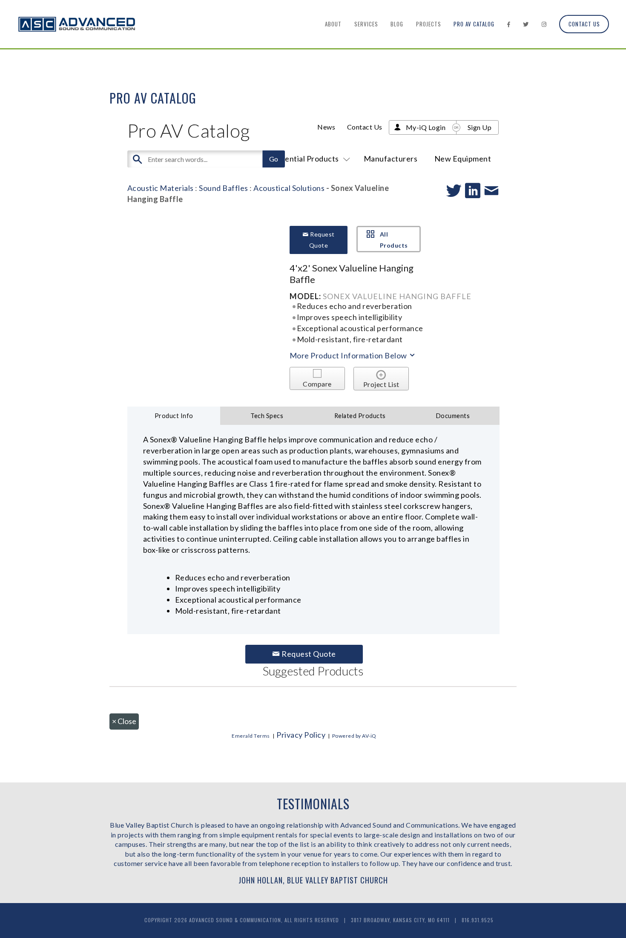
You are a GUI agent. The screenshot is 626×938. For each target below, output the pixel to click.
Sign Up (480, 127)
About (333, 24)
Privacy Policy (300, 734)
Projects (428, 24)
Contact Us (584, 24)
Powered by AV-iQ (354, 736)
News (326, 127)
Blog (397, 24)
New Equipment (462, 158)
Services (366, 24)
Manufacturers (391, 158)
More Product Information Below (349, 355)
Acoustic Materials (160, 188)
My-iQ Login (426, 127)
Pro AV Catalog (474, 24)
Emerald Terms (251, 736)
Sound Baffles (223, 188)
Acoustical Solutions (288, 188)
